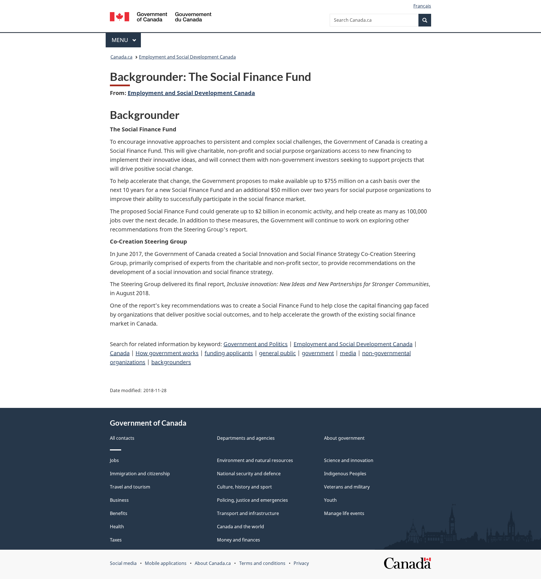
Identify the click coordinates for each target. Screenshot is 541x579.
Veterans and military (347, 487)
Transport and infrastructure (248, 513)
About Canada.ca (213, 563)
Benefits (118, 513)
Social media (123, 563)
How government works (167, 353)
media (348, 353)
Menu (121, 40)
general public (277, 353)
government (318, 353)
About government (344, 438)
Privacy (301, 563)
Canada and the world (240, 526)
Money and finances (238, 540)
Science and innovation (348, 460)
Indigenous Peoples (345, 473)
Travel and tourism (130, 487)
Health (117, 526)
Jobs (114, 460)
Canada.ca (121, 57)
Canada (120, 353)
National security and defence (249, 473)
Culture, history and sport (244, 487)
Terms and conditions (262, 563)
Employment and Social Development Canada (187, 57)
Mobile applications (166, 563)
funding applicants (229, 353)
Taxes (116, 540)
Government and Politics (255, 344)
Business (119, 500)
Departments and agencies (246, 438)
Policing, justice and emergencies (252, 500)
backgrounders (171, 362)
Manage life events (344, 513)
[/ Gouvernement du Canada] (160, 17)
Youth (330, 500)
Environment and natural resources (255, 460)
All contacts (122, 438)
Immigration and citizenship (140, 473)
